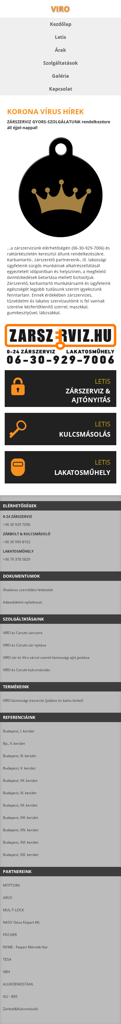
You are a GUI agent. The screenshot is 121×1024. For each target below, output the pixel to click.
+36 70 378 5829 (16, 559)
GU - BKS (10, 996)
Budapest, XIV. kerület (20, 829)
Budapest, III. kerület (19, 755)
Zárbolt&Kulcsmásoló (20, 1008)
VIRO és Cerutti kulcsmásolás (26, 669)
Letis (60, 37)
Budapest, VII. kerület (20, 780)
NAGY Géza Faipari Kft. (21, 922)
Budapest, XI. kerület (19, 792)
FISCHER (10, 934)
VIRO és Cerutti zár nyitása (24, 645)
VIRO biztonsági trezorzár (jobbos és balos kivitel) (43, 700)
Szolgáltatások (60, 63)
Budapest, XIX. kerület (20, 854)
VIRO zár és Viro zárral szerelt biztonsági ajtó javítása (46, 657)
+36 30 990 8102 (16, 541)
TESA (7, 959)
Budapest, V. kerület (19, 768)
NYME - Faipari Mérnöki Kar (25, 947)
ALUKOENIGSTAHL (18, 984)
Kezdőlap (60, 24)
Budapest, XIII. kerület (20, 817)
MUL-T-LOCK (13, 909)
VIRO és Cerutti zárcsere (23, 632)
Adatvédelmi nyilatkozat (22, 602)
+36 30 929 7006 (16, 524)
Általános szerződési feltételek (28, 589)
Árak (60, 50)
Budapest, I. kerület (18, 731)
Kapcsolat (60, 89)
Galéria (60, 76)
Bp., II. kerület (14, 743)
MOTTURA (11, 885)
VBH (6, 971)
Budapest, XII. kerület (20, 805)
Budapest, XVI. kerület (20, 842)
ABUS (7, 897)
